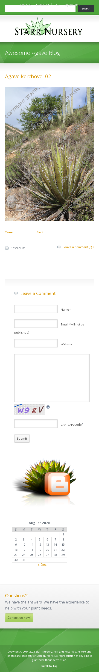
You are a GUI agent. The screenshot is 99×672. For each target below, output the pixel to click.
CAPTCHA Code (71, 424)
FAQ (57, 4)
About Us (25, 4)
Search (86, 8)
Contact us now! (19, 617)
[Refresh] (48, 407)
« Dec (42, 564)
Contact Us (42, 4)
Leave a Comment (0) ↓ (78, 247)
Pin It (40, 232)
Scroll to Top (49, 666)
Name (65, 309)
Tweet (9, 232)
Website (66, 344)
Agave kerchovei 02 (28, 76)
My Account (72, 4)
